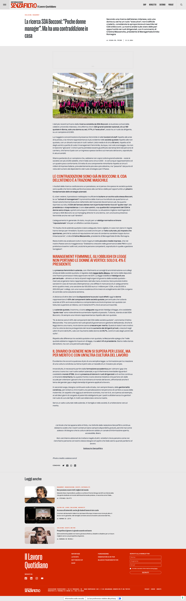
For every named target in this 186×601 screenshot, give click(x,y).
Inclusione (28, 15)
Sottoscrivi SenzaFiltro (93, 448)
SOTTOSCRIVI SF (77, 560)
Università (81, 507)
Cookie (153, 589)
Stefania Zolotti (65, 498)
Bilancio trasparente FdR (108, 560)
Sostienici (162, 4)
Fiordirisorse (103, 554)
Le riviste (75, 557)
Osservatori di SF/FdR (106, 557)
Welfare (73, 528)
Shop (144, 4)
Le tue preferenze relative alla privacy (101, 598)
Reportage (75, 554)
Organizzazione (69, 487)
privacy (155, 568)
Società (77, 487)
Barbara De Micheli (66, 539)
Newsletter (152, 4)
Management (36, 15)
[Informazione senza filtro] (32, 590)
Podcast (171, 4)
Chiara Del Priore (115, 40)
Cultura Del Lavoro (63, 507)
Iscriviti (145, 572)
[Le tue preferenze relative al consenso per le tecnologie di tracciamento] (182, 597)
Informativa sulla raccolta (74, 598)
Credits (159, 589)
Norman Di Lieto (65, 519)
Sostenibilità (85, 487)
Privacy (147, 589)
